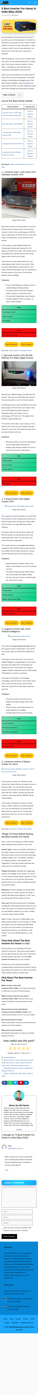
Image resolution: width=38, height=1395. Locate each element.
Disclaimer (15, 1323)
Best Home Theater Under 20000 (20, 829)
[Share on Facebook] (4, 1083)
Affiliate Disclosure (27, 1323)
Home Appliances (10, 1057)
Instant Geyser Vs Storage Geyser (20, 350)
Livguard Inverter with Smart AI (12, 143)
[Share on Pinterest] (21, 1083)
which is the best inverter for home (17, 1065)
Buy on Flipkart (27, 344)
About (12, 1319)
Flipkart (30, 117)
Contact (18, 1319)
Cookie (6, 1323)
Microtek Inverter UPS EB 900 (12, 124)
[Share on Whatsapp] (10, 1083)
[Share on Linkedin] (26, 1083)
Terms (33, 1319)
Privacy (25, 1319)
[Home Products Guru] (4, 2)
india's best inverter (8, 1063)
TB (11, 1278)
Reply (6, 1170)
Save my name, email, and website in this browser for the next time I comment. (17, 1229)
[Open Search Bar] (29, 2)
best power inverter (26, 1060)
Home (5, 1319)
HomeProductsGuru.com (18, 1327)
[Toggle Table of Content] (18, 95)
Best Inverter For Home (12, 1060)
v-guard (7, 516)
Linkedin (19, 1129)
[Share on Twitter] (15, 1083)
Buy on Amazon (11, 344)
